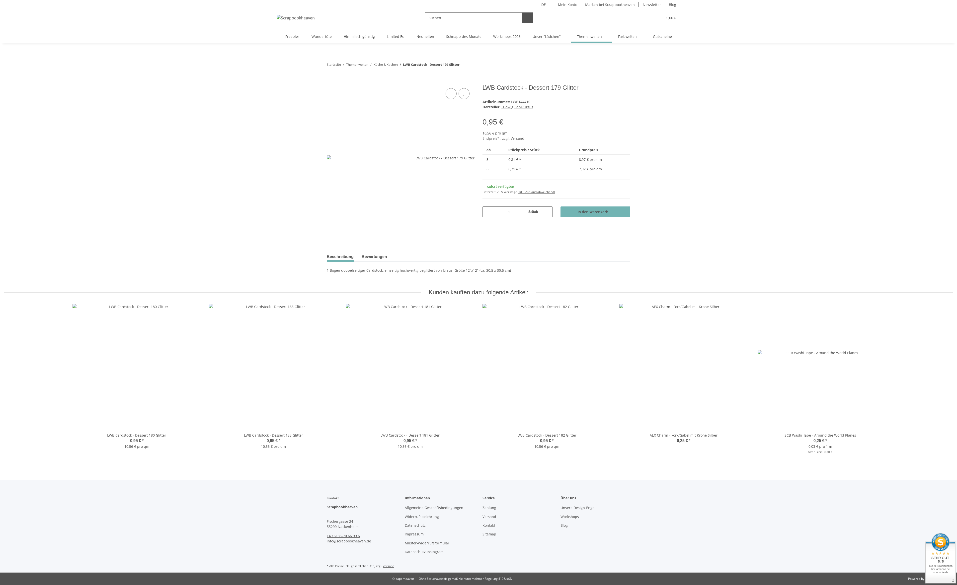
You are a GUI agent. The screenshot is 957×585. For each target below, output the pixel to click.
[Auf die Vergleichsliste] (451, 93)
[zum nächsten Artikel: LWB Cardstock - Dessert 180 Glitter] (625, 64)
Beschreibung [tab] (340, 257)
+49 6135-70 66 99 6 (343, 535)
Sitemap (489, 534)
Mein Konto (567, 4)
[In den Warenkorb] (331, 81)
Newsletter (652, 4)
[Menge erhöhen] (547, 212)
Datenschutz (415, 525)
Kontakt (488, 525)
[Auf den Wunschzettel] (464, 93)
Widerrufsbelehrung (422, 516)
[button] (640, 17)
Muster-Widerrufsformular (427, 543)
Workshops (569, 516)
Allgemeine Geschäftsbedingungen (434, 507)
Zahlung (489, 507)
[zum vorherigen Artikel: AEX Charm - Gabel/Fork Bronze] (614, 64)
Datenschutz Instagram (424, 551)
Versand (517, 138)
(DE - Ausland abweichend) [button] (536, 192)
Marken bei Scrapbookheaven (610, 4)
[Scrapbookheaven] (296, 17)
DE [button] (543, 4)
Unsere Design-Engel (577, 507)
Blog (672, 4)
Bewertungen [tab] (374, 257)
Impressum (414, 534)
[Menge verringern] (488, 212)
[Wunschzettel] (650, 17)
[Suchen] (527, 17)
